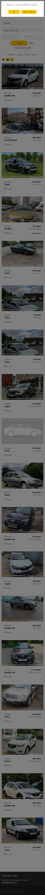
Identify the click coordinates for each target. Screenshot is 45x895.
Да (14, 12)
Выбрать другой (29, 12)
